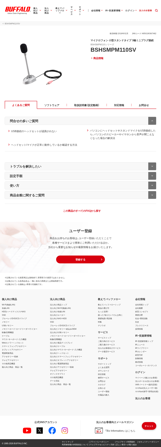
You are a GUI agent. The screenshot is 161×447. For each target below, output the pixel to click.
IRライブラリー (141, 348)
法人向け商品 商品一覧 (60, 384)
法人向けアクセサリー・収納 (62, 367)
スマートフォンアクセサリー (14, 346)
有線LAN (5, 308)
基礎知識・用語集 (105, 318)
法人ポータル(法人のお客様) (147, 381)
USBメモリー (7, 325)
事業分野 (139, 315)
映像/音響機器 (8, 332)
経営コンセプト (141, 311)
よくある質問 (103, 367)
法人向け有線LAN (57, 311)
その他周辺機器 (8, 363)
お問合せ (101, 381)
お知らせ (101, 388)
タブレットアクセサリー (12, 349)
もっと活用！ (103, 311)
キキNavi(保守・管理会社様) (146, 391)
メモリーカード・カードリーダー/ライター (19, 328)
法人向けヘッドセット (59, 353)
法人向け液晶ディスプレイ (61, 342)
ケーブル (5, 335)
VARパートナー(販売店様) (146, 384)
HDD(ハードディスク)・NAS (13, 311)
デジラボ (101, 325)
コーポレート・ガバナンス (146, 365)
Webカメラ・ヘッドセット (13, 342)
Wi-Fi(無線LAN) (8, 304)
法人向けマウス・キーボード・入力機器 (66, 349)
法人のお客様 (142, 398)
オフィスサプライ (57, 373)
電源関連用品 (7, 353)
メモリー (5, 321)
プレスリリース (141, 325)
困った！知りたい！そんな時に (110, 315)
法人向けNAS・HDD (58, 318)
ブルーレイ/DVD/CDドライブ (14, 318)
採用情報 (139, 328)
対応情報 (101, 374)
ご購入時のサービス (106, 341)
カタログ (101, 384)
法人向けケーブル (57, 346)
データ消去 (54, 380)
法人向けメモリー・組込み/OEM (63, 328)
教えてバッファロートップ (109, 304)
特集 (100, 321)
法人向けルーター (57, 315)
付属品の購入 (103, 394)
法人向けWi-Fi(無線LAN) (60, 308)
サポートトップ (104, 363)
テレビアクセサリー (10, 360)
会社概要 (139, 308)
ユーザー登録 (103, 391)
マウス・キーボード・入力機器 (14, 339)
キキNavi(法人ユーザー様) (146, 388)
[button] (80, 259)
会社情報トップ (141, 304)
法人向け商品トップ (58, 304)
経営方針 (139, 354)
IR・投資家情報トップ (144, 341)
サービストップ (104, 337)
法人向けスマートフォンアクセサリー (66, 356)
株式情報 (139, 362)
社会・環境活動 (141, 318)
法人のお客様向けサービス (109, 348)
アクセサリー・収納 (10, 356)
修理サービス (103, 377)
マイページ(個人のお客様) (146, 377)
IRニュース (140, 344)
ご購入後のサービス (106, 344)
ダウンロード (103, 370)
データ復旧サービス (106, 351)
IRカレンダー (141, 351)
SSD (4, 315)
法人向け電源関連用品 (59, 363)
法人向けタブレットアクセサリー (64, 360)
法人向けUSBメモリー (59, 332)
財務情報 (139, 358)
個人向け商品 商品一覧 (12, 367)
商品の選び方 (103, 308)
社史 (137, 321)
